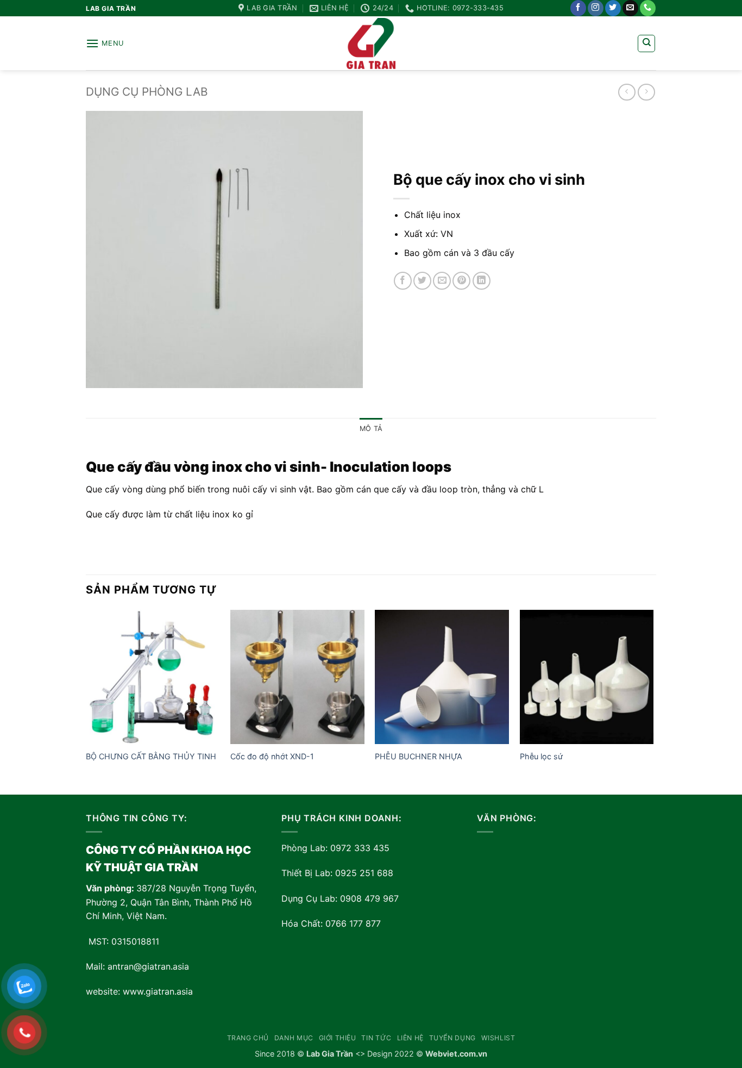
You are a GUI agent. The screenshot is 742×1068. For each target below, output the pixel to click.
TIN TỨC (376, 1038)
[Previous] (86, 701)
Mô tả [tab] (371, 428)
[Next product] (626, 92)
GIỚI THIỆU (337, 1038)
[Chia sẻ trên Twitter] (422, 281)
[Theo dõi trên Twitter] (613, 8)
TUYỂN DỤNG (452, 1038)
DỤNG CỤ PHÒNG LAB (147, 91)
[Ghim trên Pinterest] (461, 281)
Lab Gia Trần (329, 1053)
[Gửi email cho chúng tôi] (630, 8)
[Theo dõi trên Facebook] (578, 8)
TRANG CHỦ (248, 1038)
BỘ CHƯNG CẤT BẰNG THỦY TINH (151, 756)
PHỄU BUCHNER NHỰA (418, 756)
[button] (105, 43)
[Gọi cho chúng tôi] (648, 8)
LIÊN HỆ (410, 1038)
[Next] (653, 701)
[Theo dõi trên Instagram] (595, 8)
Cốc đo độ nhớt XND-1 (272, 756)
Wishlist (498, 1038)
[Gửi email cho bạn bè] (442, 281)
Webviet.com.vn (456, 1053)
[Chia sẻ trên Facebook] (403, 281)
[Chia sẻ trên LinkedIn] (482, 281)
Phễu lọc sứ (542, 756)
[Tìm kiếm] (646, 43)
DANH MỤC (293, 1038)
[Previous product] (646, 92)
